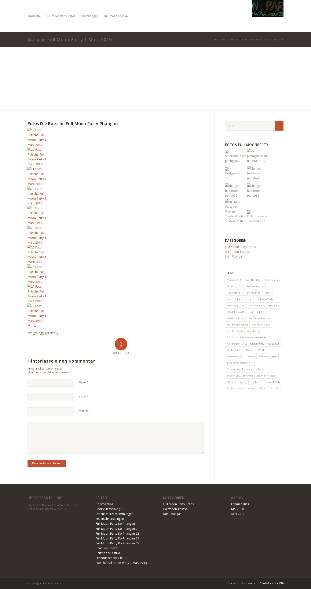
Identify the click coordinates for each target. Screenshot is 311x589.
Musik (261, 350)
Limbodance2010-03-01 (111, 558)
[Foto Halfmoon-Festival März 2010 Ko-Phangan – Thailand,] (235, 195)
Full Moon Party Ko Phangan (115, 523)
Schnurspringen (268, 356)
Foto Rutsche (253, 292)
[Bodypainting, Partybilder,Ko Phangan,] (235, 178)
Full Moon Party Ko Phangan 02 (117, 533)
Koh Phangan (234, 256)
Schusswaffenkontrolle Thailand (245, 369)
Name (83, 382)
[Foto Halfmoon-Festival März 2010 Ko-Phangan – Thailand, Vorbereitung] (257, 178)
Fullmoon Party (256, 305)
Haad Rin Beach (236, 311)
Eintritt (231, 286)
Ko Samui (273, 343)
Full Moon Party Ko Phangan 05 (117, 543)
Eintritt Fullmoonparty (251, 286)
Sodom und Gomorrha (240, 375)
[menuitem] (34, 16)
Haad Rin (274, 305)
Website (84, 410)
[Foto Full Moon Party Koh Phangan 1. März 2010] (257, 221)
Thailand (255, 381)
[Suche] (135, 16)
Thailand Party (272, 381)
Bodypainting (272, 279)
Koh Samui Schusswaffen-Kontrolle (246, 337)
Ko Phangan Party (254, 343)
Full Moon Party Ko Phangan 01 (117, 529)
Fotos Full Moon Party (239, 299)
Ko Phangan (233, 343)
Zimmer (274, 388)
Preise (251, 356)
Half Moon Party (261, 324)
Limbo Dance (234, 350)
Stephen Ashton (266, 375)
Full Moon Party (264, 299)
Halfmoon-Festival (237, 252)
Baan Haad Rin (253, 279)
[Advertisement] (155, 78)
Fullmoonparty (235, 305)
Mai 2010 (237, 509)
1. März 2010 (234, 279)
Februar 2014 (240, 504)
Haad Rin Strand (236, 318)
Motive (250, 350)
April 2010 (238, 514)
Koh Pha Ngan (235, 330)
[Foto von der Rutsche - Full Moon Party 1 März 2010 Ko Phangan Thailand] (38, 145)
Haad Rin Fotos (257, 311)
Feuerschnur (234, 292)
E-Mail (83, 396)
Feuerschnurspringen (109, 519)
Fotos (267, 292)
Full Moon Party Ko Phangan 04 (117, 538)
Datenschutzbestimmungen (114, 514)
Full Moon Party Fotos (240, 247)
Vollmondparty (235, 388)
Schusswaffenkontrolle (240, 362)
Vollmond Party (257, 388)
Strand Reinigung (236, 381)
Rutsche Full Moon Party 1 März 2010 (70, 39)
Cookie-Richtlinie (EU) (110, 509)
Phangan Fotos (235, 356)
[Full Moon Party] (267, 16)
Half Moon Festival (237, 324)
